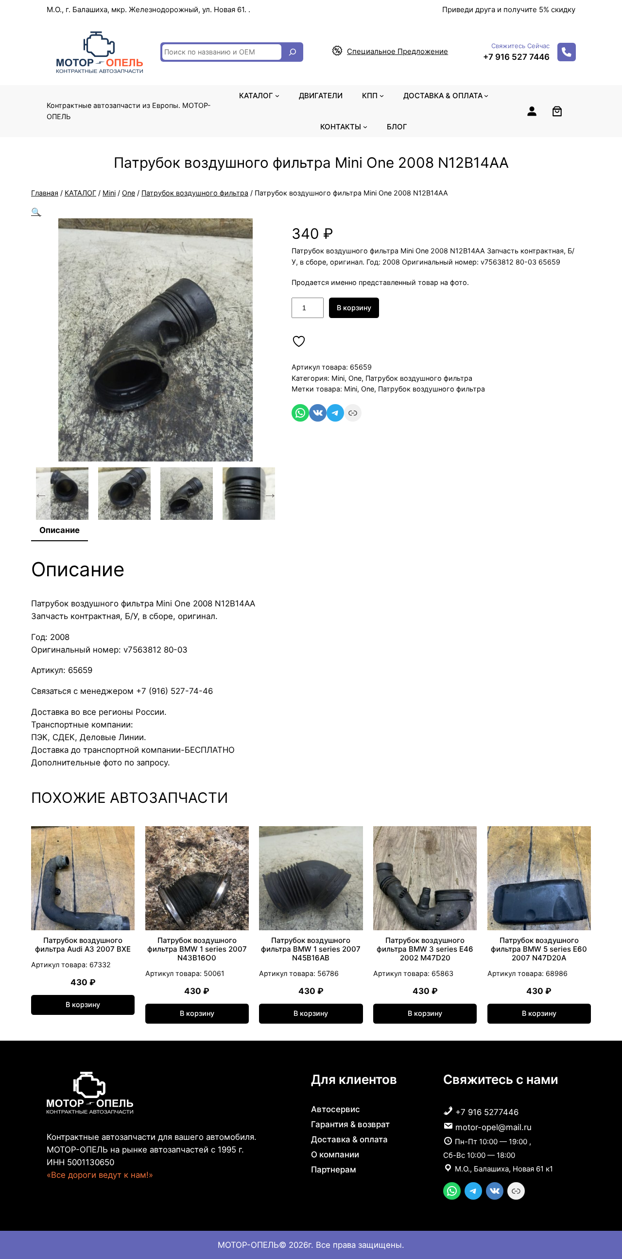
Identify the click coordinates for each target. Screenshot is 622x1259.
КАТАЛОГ (80, 193)
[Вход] (531, 111)
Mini (109, 193)
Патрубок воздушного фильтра (194, 193)
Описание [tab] (59, 530)
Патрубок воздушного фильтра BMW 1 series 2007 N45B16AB (311, 949)
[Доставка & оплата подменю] (486, 95)
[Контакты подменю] (365, 126)
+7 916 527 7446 (516, 57)
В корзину (354, 307)
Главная (44, 193)
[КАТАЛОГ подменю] (277, 95)
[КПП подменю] (382, 95)
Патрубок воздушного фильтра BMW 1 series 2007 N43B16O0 (197, 949)
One (128, 193)
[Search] (292, 52)
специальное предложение (397, 51)
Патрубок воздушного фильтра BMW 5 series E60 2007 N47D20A (539, 949)
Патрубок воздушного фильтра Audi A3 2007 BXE (83, 945)
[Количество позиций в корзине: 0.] (557, 111)
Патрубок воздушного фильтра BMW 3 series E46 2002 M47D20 (425, 949)
